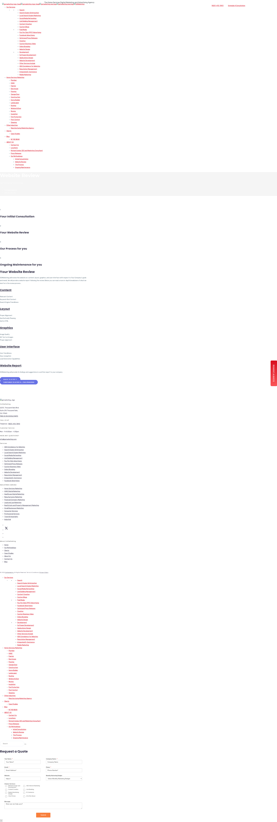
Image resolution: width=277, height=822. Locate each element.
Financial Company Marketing (14, 500)
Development (24, 52)
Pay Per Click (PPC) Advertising (30, 32)
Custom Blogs (24, 27)
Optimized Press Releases (28, 38)
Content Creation (25, 24)
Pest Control (15, 120)
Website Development (27, 61)
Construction (15, 97)
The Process (19, 165)
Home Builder (15, 100)
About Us (7, 556)
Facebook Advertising (27, 35)
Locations (14, 148)
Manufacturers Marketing (13, 497)
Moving (13, 111)
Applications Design (26, 58)
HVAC (13, 83)
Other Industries (12, 125)
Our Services (10, 7)
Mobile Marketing (25, 75)
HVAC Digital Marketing (12, 491)
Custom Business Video (27, 44)
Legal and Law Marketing (12, 503)
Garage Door (15, 94)
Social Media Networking (27, 18)
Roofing (13, 106)
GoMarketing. (9, 572)
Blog (8, 136)
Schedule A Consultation (236, 6)
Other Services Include (27, 63)
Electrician (14, 89)
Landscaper (15, 103)
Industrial (7, 519)
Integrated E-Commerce (28, 72)
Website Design (24, 49)
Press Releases (16, 153)
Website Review (20, 162)
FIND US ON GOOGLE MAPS (9, 416)
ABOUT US (10, 142)
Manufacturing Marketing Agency (22, 128)
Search (21, 10)
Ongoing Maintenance (22, 167)
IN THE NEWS (15, 139)
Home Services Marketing (15, 77)
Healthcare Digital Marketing (14, 494)
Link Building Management (28, 21)
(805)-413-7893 (217, 6)
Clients (8, 131)
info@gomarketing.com (8, 439)
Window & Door (16, 108)
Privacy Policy (43, 572)
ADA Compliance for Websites (29, 66)
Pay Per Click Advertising (13, 461)
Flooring (13, 91)
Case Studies (15, 134)
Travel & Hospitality (11, 517)
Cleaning (14, 122)
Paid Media (23, 30)
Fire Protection (16, 117)
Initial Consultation (21, 159)
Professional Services (11, 514)
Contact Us (15, 145)
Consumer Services (11, 511)
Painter (13, 86)
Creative (22, 41)
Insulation (14, 114)
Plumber (14, 80)
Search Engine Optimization (29, 13)
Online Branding (24, 46)
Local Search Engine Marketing (30, 16)
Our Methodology (17, 156)
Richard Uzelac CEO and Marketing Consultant (27, 151)
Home (6, 545)
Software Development (27, 55)
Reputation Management (28, 69)
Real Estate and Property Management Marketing (21, 505)
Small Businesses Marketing (14, 508)
